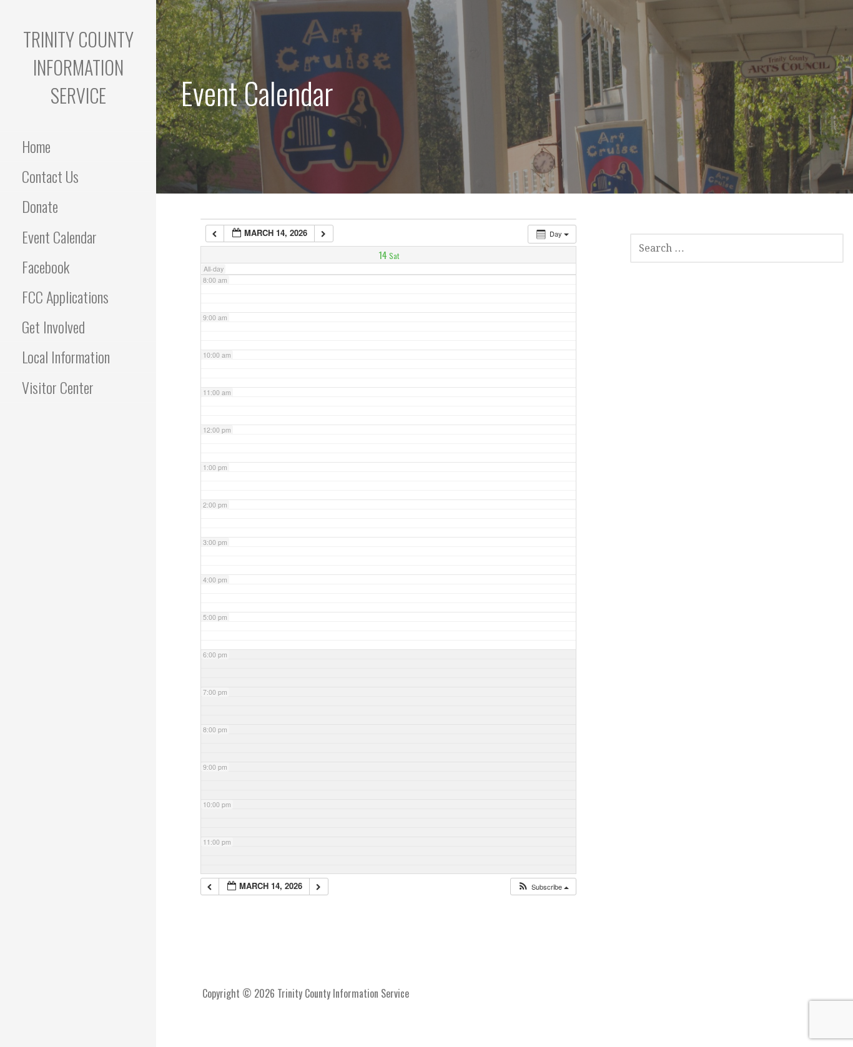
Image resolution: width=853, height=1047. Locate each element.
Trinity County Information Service (78, 67)
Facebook (45, 266)
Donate (40, 206)
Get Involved (53, 326)
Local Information (66, 356)
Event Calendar (59, 236)
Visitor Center (58, 387)
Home (36, 146)
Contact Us (50, 176)
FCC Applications (65, 296)
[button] (543, 886)
